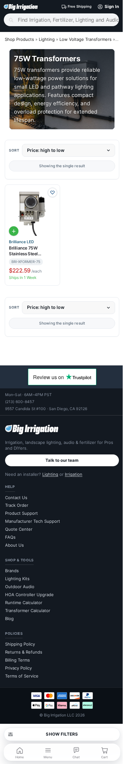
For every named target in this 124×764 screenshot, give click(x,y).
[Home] (21, 6)
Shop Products (19, 39)
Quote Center (18, 529)
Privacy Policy (18, 667)
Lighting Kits (17, 578)
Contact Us (16, 497)
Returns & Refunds (23, 652)
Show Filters (62, 734)
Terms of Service (21, 675)
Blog (9, 618)
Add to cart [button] (13, 231)
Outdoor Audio (19, 586)
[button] (107, 7)
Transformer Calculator (27, 610)
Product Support (21, 513)
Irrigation (73, 474)
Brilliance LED (21, 242)
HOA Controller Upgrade (29, 594)
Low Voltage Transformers (85, 39)
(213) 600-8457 (19, 401)
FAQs (10, 537)
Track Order (16, 505)
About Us (14, 545)
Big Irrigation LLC (59, 715)
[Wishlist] (52, 192)
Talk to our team (62, 460)
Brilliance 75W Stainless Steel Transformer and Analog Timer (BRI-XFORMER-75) (32, 251)
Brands (12, 570)
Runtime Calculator (23, 602)
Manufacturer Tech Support (32, 521)
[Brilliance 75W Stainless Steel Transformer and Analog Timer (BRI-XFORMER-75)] (32, 212)
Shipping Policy (20, 644)
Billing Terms (17, 660)
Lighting (47, 39)
